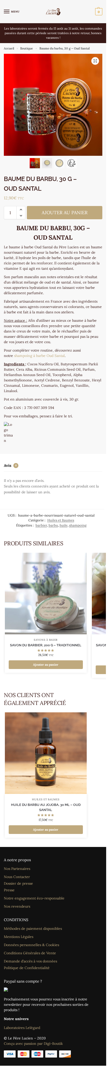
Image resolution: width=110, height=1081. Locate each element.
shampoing (77, 525)
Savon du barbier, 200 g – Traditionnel (45, 645)
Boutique (26, 48)
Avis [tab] (10, 465)
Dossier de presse (18, 883)
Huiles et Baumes (60, 520)
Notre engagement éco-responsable (34, 898)
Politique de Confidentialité (27, 968)
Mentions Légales (18, 936)
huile (64, 525)
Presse (9, 890)
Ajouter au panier (64, 212)
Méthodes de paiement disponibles (33, 928)
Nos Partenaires (17, 868)
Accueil (9, 48)
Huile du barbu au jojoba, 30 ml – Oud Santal (46, 807)
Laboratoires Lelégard (22, 1027)
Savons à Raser (46, 639)
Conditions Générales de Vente (30, 953)
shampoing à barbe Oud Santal (39, 355)
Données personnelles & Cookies (31, 945)
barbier (41, 525)
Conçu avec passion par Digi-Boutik (33, 1043)
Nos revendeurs (17, 906)
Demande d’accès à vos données (30, 961)
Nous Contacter (17, 876)
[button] (98, 11)
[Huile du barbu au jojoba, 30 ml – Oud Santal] (46, 753)
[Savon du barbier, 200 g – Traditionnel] (46, 593)
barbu (53, 525)
